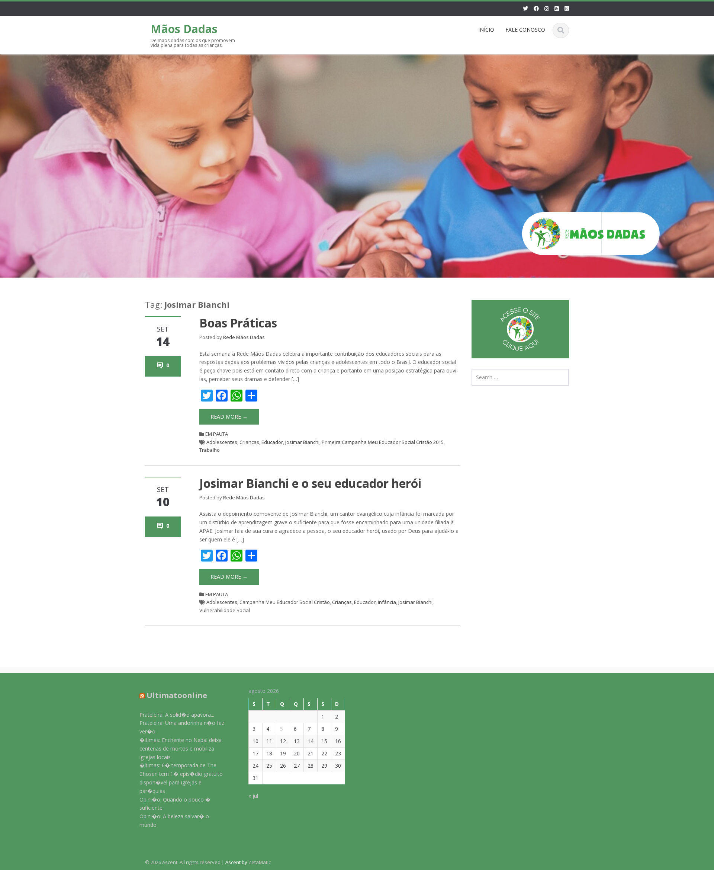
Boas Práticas (238, 323)
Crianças (249, 442)
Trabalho (209, 450)
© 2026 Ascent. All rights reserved (183, 862)
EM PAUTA (216, 434)
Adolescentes (221, 442)
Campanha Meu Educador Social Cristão (284, 602)
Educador (272, 442)
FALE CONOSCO (525, 29)
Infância (387, 602)
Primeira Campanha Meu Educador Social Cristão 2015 (383, 442)
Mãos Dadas (184, 28)
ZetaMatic (259, 862)
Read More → (229, 416)
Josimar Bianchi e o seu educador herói (310, 483)
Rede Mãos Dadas (244, 337)
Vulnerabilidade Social (224, 610)
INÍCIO (486, 29)
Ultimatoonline (177, 695)
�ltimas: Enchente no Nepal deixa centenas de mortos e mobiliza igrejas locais (180, 748)
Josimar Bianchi (302, 442)
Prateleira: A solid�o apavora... (176, 714)
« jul (253, 796)
